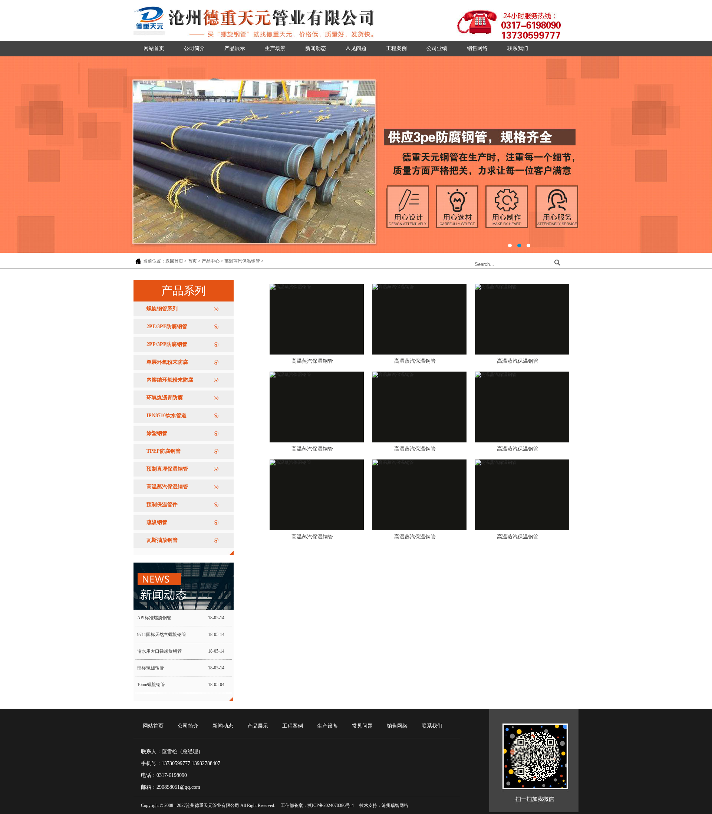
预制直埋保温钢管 (167, 469)
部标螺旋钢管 (150, 667)
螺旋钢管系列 (162, 309)
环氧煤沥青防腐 (164, 398)
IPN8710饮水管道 (166, 415)
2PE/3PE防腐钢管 (166, 326)
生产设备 (327, 726)
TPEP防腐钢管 (163, 451)
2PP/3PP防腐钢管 (166, 344)
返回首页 (174, 261)
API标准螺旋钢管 (154, 617)
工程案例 (396, 48)
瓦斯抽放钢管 (162, 540)
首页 (192, 261)
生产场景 (275, 48)
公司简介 (194, 48)
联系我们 (517, 48)
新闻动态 (315, 48)
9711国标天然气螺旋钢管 (161, 634)
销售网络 (477, 48)
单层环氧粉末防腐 (167, 362)
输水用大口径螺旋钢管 (159, 651)
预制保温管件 (162, 504)
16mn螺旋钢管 (151, 684)
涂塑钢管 (156, 433)
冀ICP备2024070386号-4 (330, 805)
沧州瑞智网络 (395, 805)
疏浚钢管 (156, 522)
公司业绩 (436, 48)
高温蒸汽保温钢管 (242, 261)
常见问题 (356, 48)
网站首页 (154, 48)
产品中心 (211, 261)
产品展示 (234, 48)
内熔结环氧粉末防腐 (169, 380)
